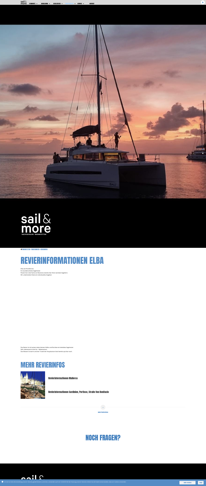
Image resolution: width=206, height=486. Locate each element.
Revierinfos (44, 249)
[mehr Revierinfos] (103, 407)
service (79, 4)
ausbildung (44, 4)
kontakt (91, 4)
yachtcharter (69, 4)
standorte (32, 4)
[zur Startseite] (24, 4)
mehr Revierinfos (103, 412)
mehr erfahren (187, 483)
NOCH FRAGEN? (103, 437)
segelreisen (57, 4)
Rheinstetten (26, 249)
